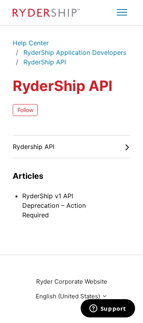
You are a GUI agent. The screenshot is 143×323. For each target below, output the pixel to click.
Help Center (31, 43)
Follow (25, 109)
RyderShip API (44, 62)
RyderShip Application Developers (74, 52)
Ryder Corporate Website (71, 281)
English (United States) (69, 296)
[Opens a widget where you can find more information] (107, 309)
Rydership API (33, 147)
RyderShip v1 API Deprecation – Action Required (54, 205)
